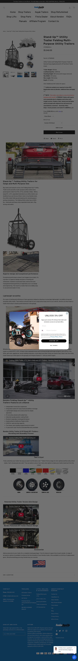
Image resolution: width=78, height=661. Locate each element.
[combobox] (43, 330)
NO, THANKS (54, 345)
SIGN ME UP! (53, 341)
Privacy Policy (54, 336)
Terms (60, 336)
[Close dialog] (67, 313)
